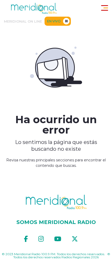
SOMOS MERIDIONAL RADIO (56, 222)
